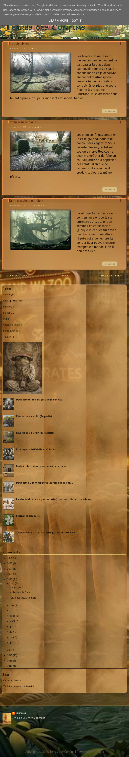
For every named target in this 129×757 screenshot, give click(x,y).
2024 (10, 568)
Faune (6, 306)
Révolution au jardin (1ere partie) (35, 432)
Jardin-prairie (35, 127)
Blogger (98, 752)
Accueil (65, 275)
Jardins (6, 294)
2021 (10, 649)
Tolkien (7, 336)
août (13, 621)
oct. (12, 610)
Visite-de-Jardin (11, 324)
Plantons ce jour (36, 205)
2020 (10, 655)
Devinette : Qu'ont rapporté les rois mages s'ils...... (45, 482)
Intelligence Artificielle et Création (36, 449)
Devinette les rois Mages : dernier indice (39, 399)
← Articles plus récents (16, 275)
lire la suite (109, 111)
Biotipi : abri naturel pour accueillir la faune (41, 466)
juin (12, 631)
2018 (10, 666)
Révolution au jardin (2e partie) (34, 416)
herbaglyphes (10, 330)
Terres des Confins (76, 26)
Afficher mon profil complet (28, 718)
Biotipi (32, 48)
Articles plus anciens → (113, 275)
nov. (12, 605)
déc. (12, 583)
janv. (12, 642)
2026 (10, 558)
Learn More (58, 20)
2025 (10, 563)
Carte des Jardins (12, 680)
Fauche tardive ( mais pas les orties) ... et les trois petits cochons (53, 499)
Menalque (21, 713)
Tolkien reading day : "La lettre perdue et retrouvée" (45, 532)
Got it (77, 20)
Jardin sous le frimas (23, 122)
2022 (10, 579)
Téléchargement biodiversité (18, 686)
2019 (10, 660)
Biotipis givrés (19, 43)
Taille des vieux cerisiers (26, 200)
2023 (10, 574)
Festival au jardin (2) (28, 515)
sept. (13, 615)
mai (12, 637)
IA (4, 318)
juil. (12, 626)
